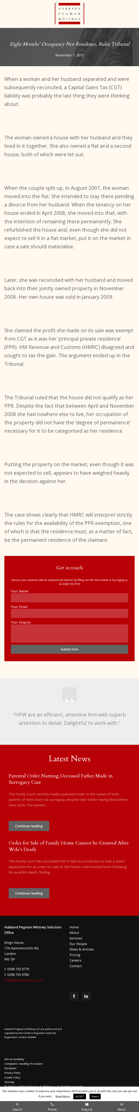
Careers (75, 960)
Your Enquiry (21, 622)
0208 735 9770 (71, 584)
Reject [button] (95, 1096)
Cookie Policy (12, 1077)
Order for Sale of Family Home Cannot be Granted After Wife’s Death (69, 846)
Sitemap (9, 1082)
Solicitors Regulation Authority (39, 1033)
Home (74, 927)
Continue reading (29, 826)
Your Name (19, 591)
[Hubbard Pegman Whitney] (69, 14)
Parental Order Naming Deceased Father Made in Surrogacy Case (61, 779)
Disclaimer (10, 1068)
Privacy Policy (12, 1072)
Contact (76, 966)
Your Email (19, 606)
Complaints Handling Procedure (23, 1063)
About (74, 932)
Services (76, 938)
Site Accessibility (14, 1059)
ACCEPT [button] (79, 1096)
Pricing (75, 955)
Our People (78, 944)
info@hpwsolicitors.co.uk (23, 980)
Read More (63, 1096)
